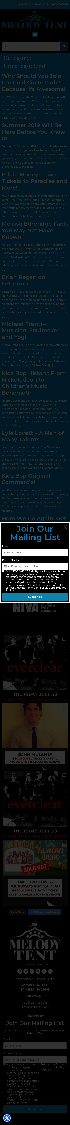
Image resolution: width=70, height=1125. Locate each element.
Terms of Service (38, 587)
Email (5, 546)
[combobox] (6, 566)
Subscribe (35, 596)
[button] (65, 527)
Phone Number (11, 560)
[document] (35, 562)
